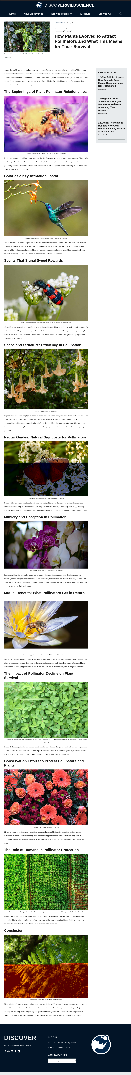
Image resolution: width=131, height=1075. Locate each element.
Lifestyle (85, 13)
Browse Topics (60, 13)
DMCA (68, 1047)
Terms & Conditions (55, 1047)
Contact (60, 1043)
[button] (120, 13)
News (12, 13)
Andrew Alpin (102, 89)
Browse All (104, 13)
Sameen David (102, 113)
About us (51, 1043)
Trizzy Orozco (71, 23)
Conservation (59, 30)
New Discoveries (33, 13)
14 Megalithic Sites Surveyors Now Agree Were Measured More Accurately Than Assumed (109, 104)
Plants (69, 30)
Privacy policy (70, 1043)
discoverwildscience (69, 5)
